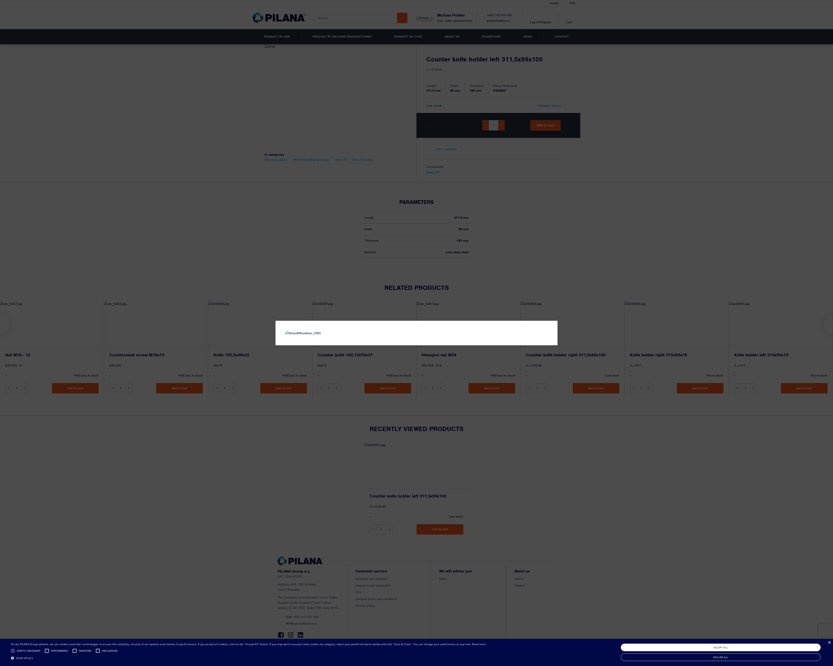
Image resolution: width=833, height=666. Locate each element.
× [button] (829, 642)
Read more (479, 644)
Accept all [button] (721, 647)
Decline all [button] (720, 657)
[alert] (416, 652)
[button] (12, 650)
